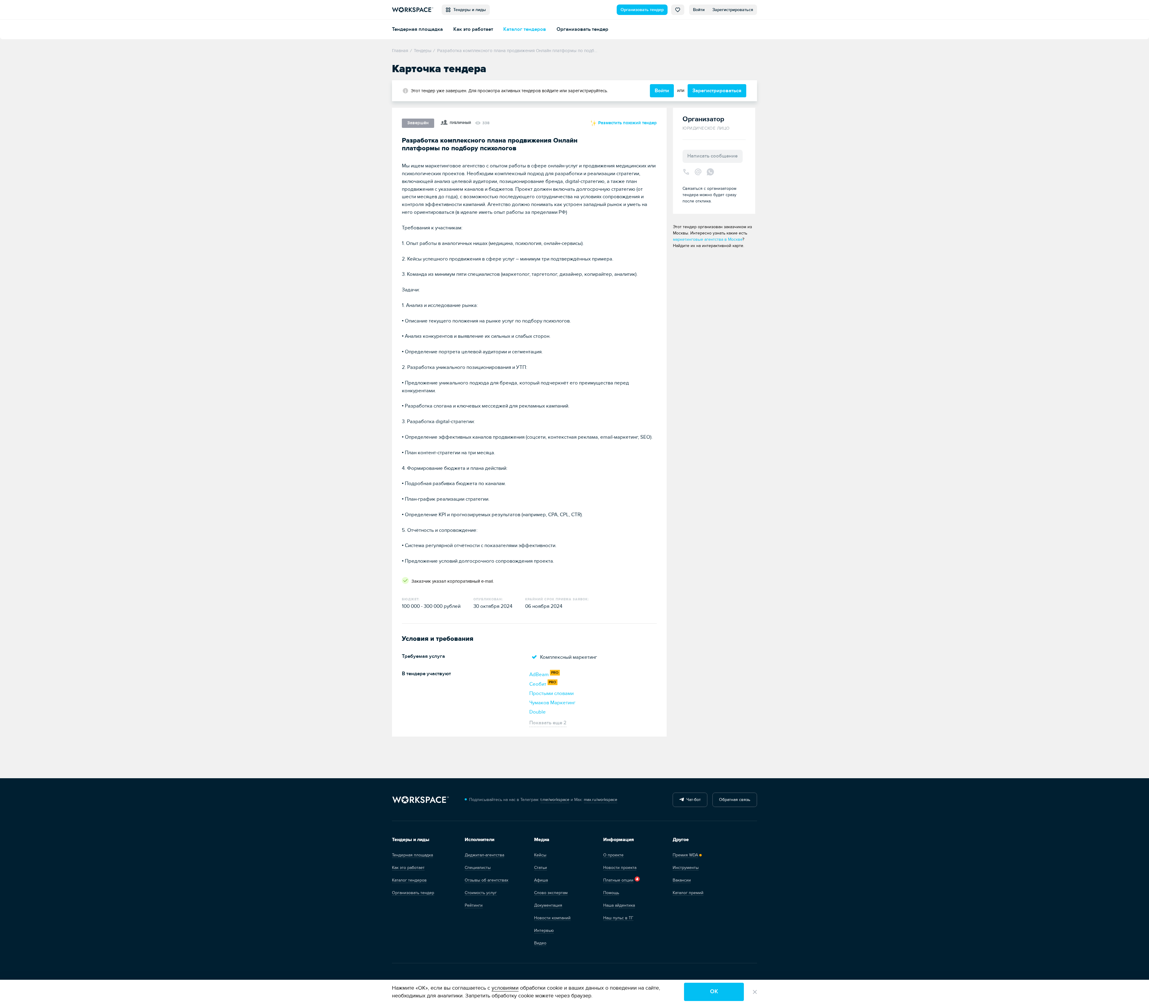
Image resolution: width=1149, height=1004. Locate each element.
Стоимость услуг (481, 892)
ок (714, 991)
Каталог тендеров (524, 29)
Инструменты (686, 867)
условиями (505, 988)
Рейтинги (474, 905)
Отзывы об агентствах (486, 880)
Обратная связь (734, 799)
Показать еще (547, 723)
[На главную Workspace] (420, 800)
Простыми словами (551, 693)
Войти (699, 9)
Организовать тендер (642, 9)
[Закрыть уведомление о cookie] (755, 992)
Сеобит (537, 684)
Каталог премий (688, 892)
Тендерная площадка (417, 29)
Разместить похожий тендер (627, 123)
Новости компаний (552, 917)
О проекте (613, 855)
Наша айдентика (619, 905)
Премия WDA (685, 855)
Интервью (544, 930)
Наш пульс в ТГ (618, 917)
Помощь (611, 892)
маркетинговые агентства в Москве (707, 239)
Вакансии (682, 880)
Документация (548, 905)
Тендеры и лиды (468, 9)
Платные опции (618, 880)
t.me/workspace (554, 799)
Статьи (540, 867)
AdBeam (539, 674)
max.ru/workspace (600, 799)
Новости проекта (619, 867)
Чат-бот (692, 799)
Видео (540, 943)
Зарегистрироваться (732, 9)
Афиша (541, 880)
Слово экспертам (551, 892)
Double (537, 712)
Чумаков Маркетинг (552, 702)
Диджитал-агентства (484, 855)
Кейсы (540, 855)
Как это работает (473, 29)
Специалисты (478, 867)
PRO (554, 672)
